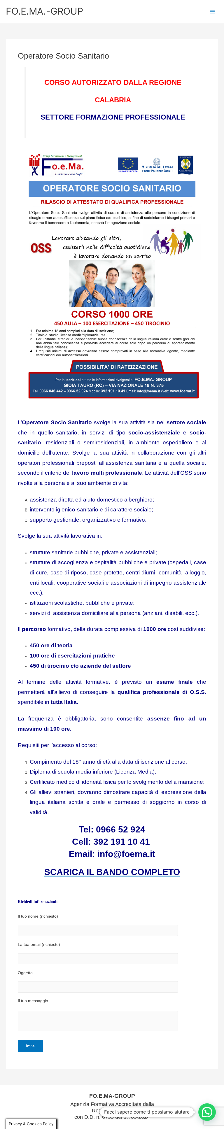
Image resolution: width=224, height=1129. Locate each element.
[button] (207, 1112)
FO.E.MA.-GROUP (44, 11)
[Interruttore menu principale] (212, 11)
